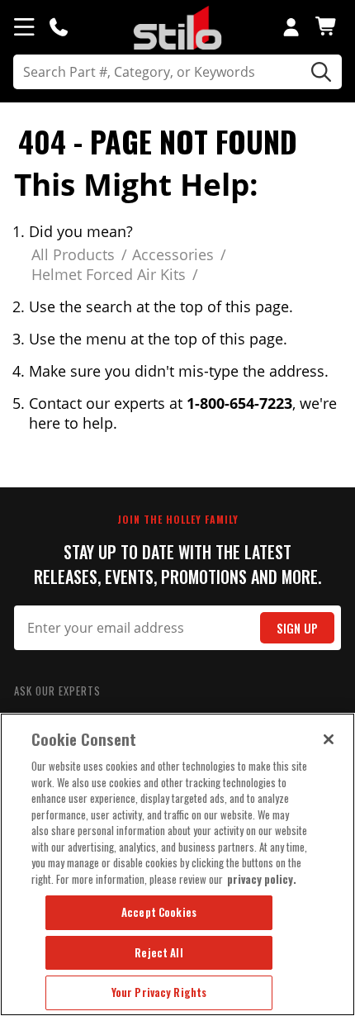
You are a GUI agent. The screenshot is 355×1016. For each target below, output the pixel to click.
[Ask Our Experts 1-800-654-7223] (58, 26)
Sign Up (297, 628)
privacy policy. (261, 879)
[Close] (328, 739)
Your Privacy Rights (158, 992)
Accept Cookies (158, 912)
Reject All (158, 952)
